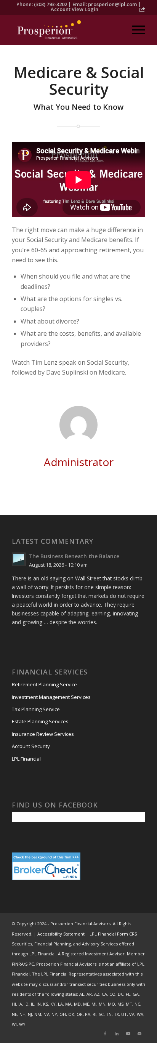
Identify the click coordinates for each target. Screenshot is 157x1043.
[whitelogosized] (65, 29)
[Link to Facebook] (105, 1033)
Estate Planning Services (40, 721)
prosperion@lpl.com (112, 4)
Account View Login (74, 9)
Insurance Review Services (43, 734)
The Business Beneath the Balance (74, 556)
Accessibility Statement (61, 934)
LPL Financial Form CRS (113, 934)
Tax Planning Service (36, 709)
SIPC (29, 964)
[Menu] (134, 29)
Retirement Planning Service (44, 684)
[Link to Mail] (139, 1033)
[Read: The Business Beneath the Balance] (19, 559)
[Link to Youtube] (128, 1033)
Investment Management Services (51, 697)
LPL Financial (26, 758)
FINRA (18, 964)
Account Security (31, 746)
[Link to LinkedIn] (116, 1033)
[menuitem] (134, 29)
